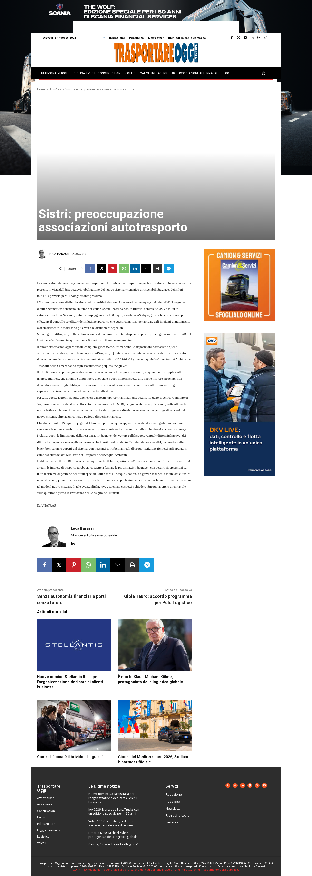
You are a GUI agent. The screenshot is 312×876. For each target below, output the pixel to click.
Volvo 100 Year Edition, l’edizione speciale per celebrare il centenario (112, 823)
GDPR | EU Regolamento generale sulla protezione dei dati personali (118, 869)
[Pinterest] (112, 268)
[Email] (146, 268)
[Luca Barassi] (42, 254)
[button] (263, 73)
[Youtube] (245, 37)
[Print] (157, 268)
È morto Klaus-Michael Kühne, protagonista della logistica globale (150, 679)
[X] (101, 268)
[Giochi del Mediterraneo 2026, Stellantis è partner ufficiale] (155, 725)
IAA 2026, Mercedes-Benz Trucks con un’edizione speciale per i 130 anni (113, 811)
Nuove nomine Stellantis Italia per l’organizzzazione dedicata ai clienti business (70, 681)
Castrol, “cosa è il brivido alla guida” (70, 757)
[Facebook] (231, 37)
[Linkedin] (252, 37)
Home (41, 89)
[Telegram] (169, 268)
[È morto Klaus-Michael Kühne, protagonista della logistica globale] (155, 645)
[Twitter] (238, 37)
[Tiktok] (265, 37)
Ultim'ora (55, 89)
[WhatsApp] (124, 268)
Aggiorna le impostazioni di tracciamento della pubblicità (202, 869)
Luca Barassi (59, 254)
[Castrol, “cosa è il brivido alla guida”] (74, 725)
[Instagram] (258, 37)
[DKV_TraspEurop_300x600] (239, 480)
